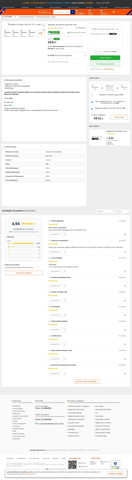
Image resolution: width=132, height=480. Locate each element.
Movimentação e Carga (102, 432)
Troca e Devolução (34, 458)
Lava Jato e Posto (73, 423)
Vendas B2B (24, 7)
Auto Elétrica (99, 406)
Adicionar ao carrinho (107, 64)
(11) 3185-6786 (45, 419)
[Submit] (72, 12)
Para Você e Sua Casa (102, 426)
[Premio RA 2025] (105, 462)
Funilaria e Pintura (73, 436)
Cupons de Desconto (8, 7)
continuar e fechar (116, 474)
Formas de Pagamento (19, 423)
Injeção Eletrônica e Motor (76, 416)
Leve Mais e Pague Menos (122, 7)
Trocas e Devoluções (18, 411)
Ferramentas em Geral (102, 419)
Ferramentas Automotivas (76, 426)
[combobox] (64, 12)
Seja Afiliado (39, 7)
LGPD (14, 431)
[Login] (105, 10)
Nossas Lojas (104, 7)
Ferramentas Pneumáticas (76, 419)
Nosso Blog (15, 426)
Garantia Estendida (18, 434)
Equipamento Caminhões (103, 423)
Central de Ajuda (17, 408)
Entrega (14, 421)
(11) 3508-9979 (45, 408)
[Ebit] (95, 462)
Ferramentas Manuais (75, 413)
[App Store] (83, 463)
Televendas (89, 7)
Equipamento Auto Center (76, 409)
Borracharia (99, 416)
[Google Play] (83, 466)
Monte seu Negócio (55, 7)
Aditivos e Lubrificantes (102, 429)
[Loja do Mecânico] (25, 12)
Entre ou (102, 12)
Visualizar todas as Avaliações (86, 381)
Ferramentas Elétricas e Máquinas (78, 406)
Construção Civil (73, 432)
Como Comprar (17, 418)
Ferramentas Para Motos (103, 409)
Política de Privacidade (28, 474)
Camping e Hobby (101, 436)
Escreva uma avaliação (23, 273)
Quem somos (46, 458)
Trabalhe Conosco (17, 429)
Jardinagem (71, 429)
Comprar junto (119, 117)
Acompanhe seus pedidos (20, 416)
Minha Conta (16, 413)
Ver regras (66, 62)
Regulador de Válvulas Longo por (111, 95)
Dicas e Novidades (73, 7)
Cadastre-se (103, 14)
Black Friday (16, 439)
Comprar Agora (105, 58)
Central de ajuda (21, 458)
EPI (96, 413)
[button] (125, 234)
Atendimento (16, 406)
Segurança (55, 458)
